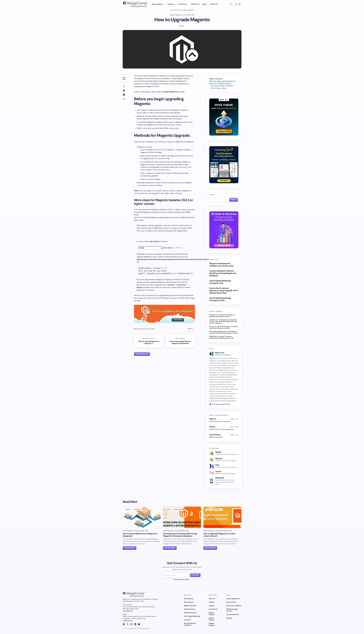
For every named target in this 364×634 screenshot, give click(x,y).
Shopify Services (189, 609)
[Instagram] (131, 624)
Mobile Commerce (190, 613)
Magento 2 (137, 509)
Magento (218, 458)
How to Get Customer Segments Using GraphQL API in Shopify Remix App (223, 290)
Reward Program (212, 613)
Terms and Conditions (233, 606)
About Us (212, 599)
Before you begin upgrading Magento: (222, 81)
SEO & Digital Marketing (192, 616)
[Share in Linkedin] (124, 95)
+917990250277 (128, 620)
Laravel (218, 471)
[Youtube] (139, 624)
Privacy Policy (231, 602)
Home (172, 10)
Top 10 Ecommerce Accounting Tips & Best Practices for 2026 (223, 327)
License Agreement (233, 599)
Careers (211, 602)
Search (212, 194)
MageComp (213, 336)
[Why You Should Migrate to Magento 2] (148, 341)
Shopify (218, 452)
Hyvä (217, 465)
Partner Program (212, 619)
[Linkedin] (135, 624)
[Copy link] (124, 99)
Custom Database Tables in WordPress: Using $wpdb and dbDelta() (222, 273)
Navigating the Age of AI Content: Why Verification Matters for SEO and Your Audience (223, 321)
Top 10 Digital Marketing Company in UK (220, 282)
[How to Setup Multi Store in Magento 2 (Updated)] (180, 341)
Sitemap (229, 618)
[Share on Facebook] (124, 90)
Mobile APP (219, 478)
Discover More (129, 548)
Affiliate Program (212, 624)
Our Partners (213, 609)
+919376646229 (128, 611)
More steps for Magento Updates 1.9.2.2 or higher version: (221, 87)
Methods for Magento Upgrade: (220, 83)
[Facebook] (124, 624)
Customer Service (232, 614)
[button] (230, 4)
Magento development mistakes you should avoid (221, 264)
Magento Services (190, 606)
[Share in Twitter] (124, 86)
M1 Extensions (189, 599)
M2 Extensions (189, 602)
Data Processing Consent (231, 610)
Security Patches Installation (190, 624)
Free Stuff (187, 620)
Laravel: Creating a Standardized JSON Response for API (221, 337)
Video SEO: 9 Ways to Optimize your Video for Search (222, 316)
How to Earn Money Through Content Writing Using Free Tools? (223, 332)
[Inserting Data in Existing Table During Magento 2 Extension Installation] (182, 517)
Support (211, 606)
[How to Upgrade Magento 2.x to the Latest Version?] (222, 517)
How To (176, 10)
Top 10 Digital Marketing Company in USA (220, 299)
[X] (128, 624)
